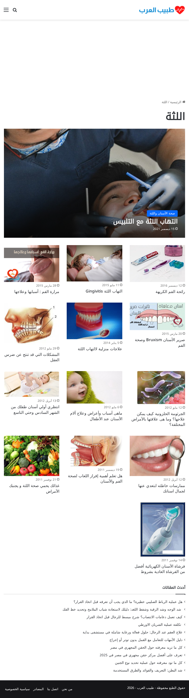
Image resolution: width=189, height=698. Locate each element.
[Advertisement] (94, 61)
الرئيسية (176, 102)
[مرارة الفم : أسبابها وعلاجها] (31, 263)
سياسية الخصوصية (17, 689)
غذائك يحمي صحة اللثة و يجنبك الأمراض (34, 488)
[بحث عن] (14, 11)
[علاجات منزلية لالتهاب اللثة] (94, 321)
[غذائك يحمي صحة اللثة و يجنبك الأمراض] (31, 456)
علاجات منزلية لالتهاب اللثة (100, 349)
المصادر (38, 689)
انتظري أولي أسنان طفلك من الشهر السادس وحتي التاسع (35, 409)
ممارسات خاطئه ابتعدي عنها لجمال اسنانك (161, 488)
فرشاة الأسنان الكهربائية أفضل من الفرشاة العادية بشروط (160, 568)
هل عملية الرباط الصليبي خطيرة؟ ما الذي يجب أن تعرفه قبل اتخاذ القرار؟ (128, 602)
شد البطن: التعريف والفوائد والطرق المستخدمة (147, 670)
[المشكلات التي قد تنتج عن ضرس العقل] (31, 324)
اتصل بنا (52, 689)
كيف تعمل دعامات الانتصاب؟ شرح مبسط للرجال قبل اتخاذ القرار (134, 617)
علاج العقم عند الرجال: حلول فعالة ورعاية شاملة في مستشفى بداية (132, 632)
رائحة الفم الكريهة (170, 291)
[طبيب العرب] (162, 9)
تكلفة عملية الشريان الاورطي (160, 625)
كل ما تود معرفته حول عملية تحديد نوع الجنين (148, 663)
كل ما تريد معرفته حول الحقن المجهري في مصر (146, 647)
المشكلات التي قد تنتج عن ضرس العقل (31, 357)
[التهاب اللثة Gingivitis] (94, 263)
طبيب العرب (145, 688)
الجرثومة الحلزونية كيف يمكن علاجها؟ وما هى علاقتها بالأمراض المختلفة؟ (158, 419)
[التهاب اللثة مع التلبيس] (94, 183)
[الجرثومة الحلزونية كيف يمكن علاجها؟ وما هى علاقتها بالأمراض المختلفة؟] (161, 387)
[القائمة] (6, 11)
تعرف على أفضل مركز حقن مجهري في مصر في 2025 (141, 655)
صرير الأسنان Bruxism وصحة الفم (160, 342)
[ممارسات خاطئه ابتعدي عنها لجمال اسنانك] (157, 456)
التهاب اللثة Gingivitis (104, 291)
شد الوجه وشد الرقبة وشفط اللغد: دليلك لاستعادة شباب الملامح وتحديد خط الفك (122, 609)
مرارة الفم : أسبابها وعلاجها (36, 291)
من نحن (67, 689)
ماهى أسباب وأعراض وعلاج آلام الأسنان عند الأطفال (96, 415)
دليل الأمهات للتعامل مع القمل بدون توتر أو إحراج (146, 640)
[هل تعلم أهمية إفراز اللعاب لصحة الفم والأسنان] (94, 451)
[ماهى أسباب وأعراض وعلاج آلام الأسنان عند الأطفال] (94, 387)
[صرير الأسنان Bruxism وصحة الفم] (157, 316)
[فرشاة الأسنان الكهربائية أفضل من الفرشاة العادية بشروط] (162, 529)
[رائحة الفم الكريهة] (157, 263)
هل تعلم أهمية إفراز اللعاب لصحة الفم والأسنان (95, 478)
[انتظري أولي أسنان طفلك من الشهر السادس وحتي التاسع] (31, 384)
